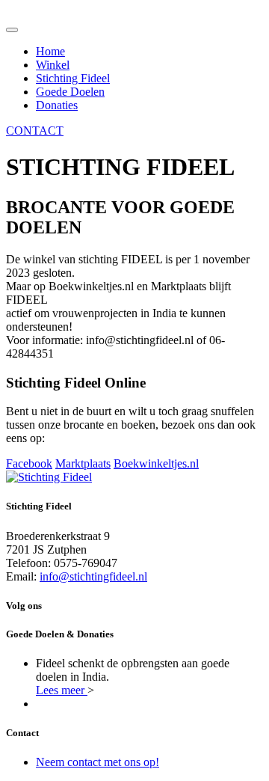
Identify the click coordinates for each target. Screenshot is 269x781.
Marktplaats (83, 463)
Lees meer (61, 690)
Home (50, 51)
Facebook (29, 463)
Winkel (52, 64)
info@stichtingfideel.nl (93, 576)
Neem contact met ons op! (97, 762)
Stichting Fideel (73, 78)
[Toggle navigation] (12, 30)
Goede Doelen (70, 91)
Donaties (57, 105)
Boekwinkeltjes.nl (156, 463)
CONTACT (35, 130)
